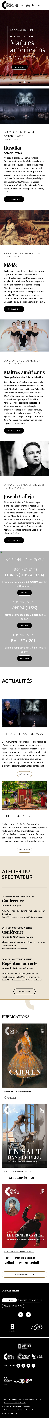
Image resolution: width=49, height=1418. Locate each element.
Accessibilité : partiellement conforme (17, 1406)
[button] (20, 82)
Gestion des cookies (11, 1413)
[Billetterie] (22, 5)
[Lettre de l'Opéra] (28, 5)
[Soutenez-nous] (33, 5)
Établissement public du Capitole (15, 1403)
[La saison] (16, 5)
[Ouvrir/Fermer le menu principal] (44, 5)
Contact (4, 1399)
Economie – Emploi (13, 1306)
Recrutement (29, 1399)
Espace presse (16, 1399)
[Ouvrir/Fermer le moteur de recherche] (39, 5)
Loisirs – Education (29, 1300)
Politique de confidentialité (13, 1410)
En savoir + (14, 199)
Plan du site (30, 1410)
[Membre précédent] (20, 1314)
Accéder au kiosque (24, 1274)
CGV (39, 1399)
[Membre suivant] (28, 1314)
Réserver (24, 593)
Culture (9, 1300)
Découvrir (24, 774)
